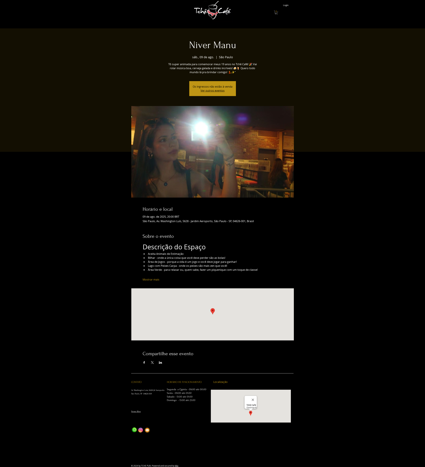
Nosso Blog (136, 411)
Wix (176, 465)
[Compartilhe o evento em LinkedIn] (160, 362)
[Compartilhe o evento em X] (152, 362)
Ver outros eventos (213, 90)
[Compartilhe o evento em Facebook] (144, 362)
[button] (276, 12)
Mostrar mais (151, 279)
